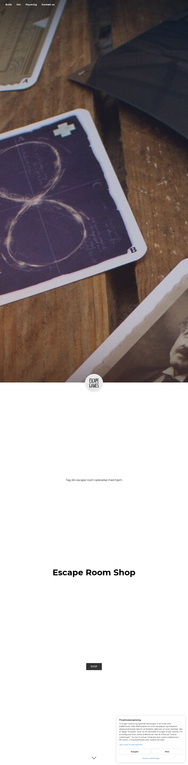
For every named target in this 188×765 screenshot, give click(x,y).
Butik (9, 4)
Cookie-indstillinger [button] (151, 758)
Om (19, 4)
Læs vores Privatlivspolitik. (131, 744)
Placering (31, 4)
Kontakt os (48, 4)
